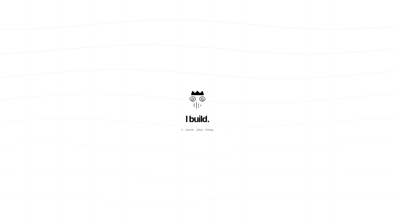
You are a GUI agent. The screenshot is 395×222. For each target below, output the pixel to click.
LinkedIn (189, 129)
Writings (209, 129)
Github (199, 129)
